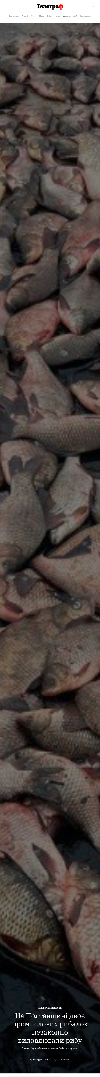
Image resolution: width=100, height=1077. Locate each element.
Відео (41, 16)
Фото (33, 16)
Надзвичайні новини (50, 1008)
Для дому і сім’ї (70, 16)
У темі (25, 16)
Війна (49, 16)
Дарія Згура (36, 1059)
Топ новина (14, 16)
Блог (58, 16)
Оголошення (85, 16)
